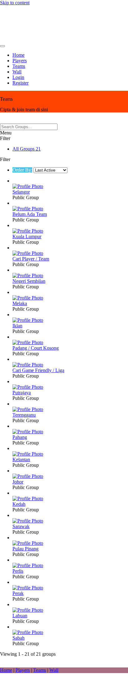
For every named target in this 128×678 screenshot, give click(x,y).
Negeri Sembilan (28, 281)
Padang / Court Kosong (35, 348)
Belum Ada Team (29, 214)
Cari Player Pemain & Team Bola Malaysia (60, 23)
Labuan (19, 615)
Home (18, 55)
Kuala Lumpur (26, 236)
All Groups (26, 148)
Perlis (17, 571)
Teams (18, 66)
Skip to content (15, 2)
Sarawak (21, 526)
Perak (18, 593)
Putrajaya (21, 392)
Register (20, 82)
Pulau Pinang (25, 548)
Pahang (19, 437)
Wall (16, 71)
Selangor (21, 192)
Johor (17, 481)
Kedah (18, 504)
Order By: (22, 170)
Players (19, 60)
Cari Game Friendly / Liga (38, 370)
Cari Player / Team (30, 258)
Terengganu (24, 415)
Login (18, 77)
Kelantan (21, 459)
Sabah (18, 638)
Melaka (19, 303)
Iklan (17, 325)
